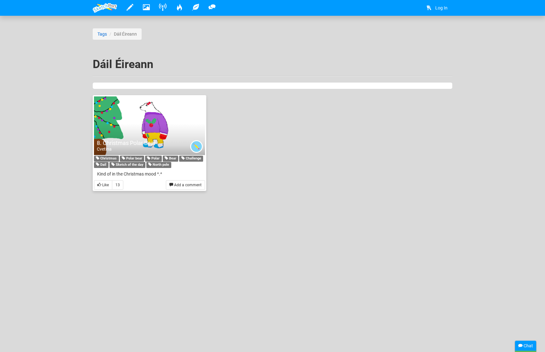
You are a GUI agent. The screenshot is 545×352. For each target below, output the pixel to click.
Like (105, 185)
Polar (155, 159)
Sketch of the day (129, 165)
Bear (172, 159)
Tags (102, 34)
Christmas (108, 159)
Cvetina (104, 149)
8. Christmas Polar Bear (126, 143)
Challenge (193, 159)
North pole (160, 165)
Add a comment (187, 185)
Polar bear (133, 159)
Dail (102, 165)
